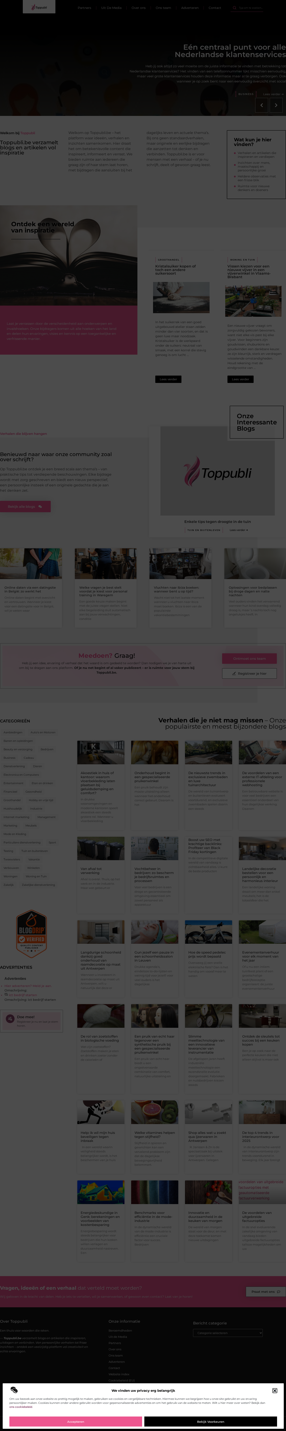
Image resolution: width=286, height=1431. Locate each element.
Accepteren (75, 1421)
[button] (275, 1390)
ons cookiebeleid (20, 1406)
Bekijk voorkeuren (210, 1421)
